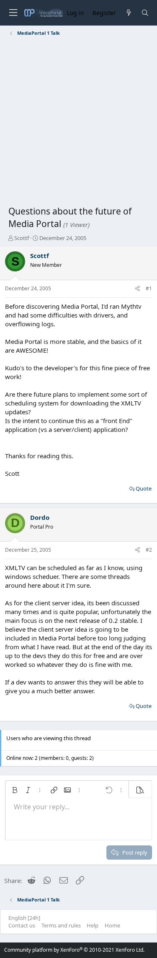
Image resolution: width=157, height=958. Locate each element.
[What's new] (128, 13)
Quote (144, 488)
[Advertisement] (78, 122)
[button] (14, 790)
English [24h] (24, 918)
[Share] (137, 289)
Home (112, 925)
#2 (149, 549)
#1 (149, 288)
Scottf (21, 238)
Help (92, 925)
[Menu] (13, 12)
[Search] (145, 13)
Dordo (39, 517)
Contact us (21, 925)
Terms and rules (61, 925)
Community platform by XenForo (74, 949)
